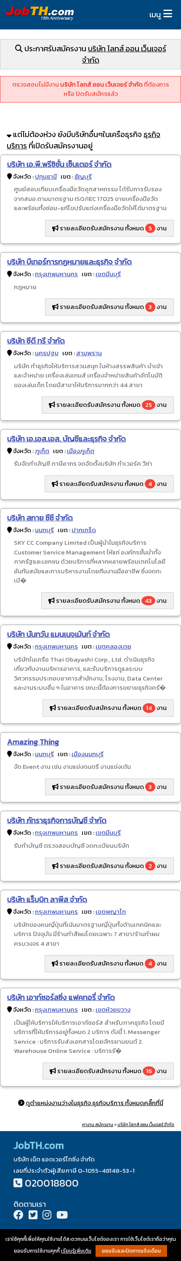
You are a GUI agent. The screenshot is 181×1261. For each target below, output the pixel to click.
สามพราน (89, 353)
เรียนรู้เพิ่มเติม (76, 1251)
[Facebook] (18, 1215)
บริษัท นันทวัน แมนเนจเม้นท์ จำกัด (58, 634)
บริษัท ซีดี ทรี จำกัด (36, 340)
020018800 (52, 1183)
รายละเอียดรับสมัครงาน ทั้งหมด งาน (113, 228)
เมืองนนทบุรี (88, 754)
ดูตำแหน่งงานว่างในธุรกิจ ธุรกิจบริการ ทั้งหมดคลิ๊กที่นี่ (94, 1103)
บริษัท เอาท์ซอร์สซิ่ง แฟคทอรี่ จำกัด (61, 997)
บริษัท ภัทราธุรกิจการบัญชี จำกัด (56, 820)
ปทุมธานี (46, 176)
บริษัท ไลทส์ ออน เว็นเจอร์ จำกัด (145, 1124)
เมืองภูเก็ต (80, 451)
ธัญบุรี (83, 176)
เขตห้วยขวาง (113, 1009)
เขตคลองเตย (113, 646)
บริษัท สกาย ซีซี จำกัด (40, 517)
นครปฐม (47, 353)
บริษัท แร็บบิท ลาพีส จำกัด (47, 899)
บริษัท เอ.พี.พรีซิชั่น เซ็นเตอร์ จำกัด (59, 164)
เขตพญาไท (111, 911)
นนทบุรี (44, 530)
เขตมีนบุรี (108, 274)
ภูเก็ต (42, 451)
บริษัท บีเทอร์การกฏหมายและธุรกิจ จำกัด (69, 261)
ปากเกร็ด (84, 530)
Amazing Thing (33, 741)
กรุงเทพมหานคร (56, 274)
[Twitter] (33, 1215)
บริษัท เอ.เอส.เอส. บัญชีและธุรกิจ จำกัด (66, 438)
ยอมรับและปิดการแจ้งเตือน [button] (131, 1251)
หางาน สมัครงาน (97, 1124)
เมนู (155, 14)
